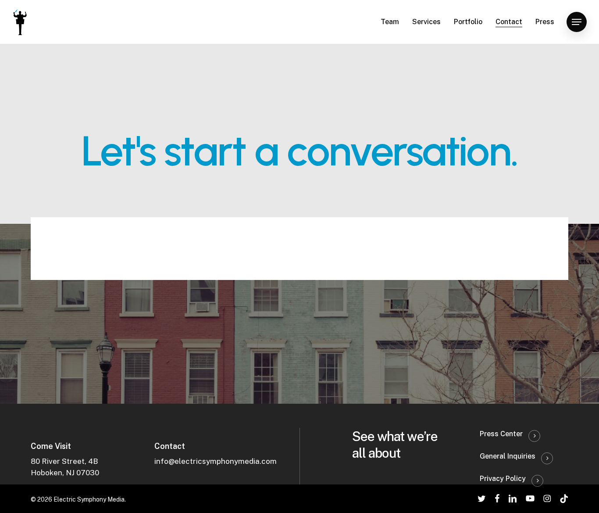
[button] (577, 22)
